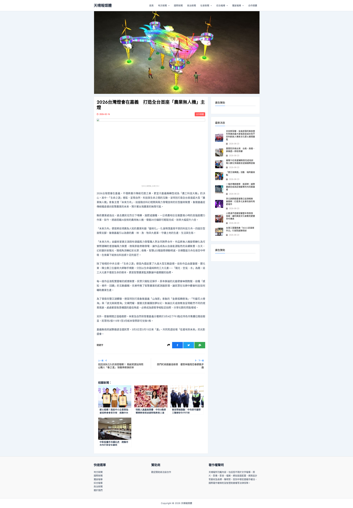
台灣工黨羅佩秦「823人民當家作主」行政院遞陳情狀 (240, 229)
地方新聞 (162, 5)
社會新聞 (204, 5)
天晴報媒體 (103, 5)
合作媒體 (252, 5)
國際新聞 (178, 5)
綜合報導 (220, 5)
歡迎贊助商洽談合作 (161, 472)
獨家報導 (236, 5)
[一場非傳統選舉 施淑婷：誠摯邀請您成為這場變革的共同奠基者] (219, 189)
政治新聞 (191, 5)
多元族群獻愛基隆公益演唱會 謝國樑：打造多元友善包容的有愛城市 (240, 201)
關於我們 (98, 490)
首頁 (151, 5)
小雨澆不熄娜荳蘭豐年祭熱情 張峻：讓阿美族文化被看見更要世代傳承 (240, 216)
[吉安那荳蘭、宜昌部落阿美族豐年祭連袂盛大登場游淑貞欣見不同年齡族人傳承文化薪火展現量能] (219, 138)
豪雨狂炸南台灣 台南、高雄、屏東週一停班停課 (240, 150)
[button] (168, 5)
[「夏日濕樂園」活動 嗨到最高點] (219, 176)
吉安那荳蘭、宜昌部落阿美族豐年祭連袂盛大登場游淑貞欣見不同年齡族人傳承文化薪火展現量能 (240, 135)
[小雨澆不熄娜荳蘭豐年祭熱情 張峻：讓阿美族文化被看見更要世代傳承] (219, 219)
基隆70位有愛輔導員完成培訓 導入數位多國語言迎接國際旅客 (240, 162)
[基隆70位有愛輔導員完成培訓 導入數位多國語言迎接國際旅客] (219, 164)
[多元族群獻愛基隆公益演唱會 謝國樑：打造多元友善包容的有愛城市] (219, 204)
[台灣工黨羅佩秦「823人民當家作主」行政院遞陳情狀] (219, 232)
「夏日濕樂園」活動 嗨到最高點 (240, 173)
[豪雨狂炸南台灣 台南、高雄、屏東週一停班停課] (219, 152)
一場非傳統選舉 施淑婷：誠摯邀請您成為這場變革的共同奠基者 (240, 187)
